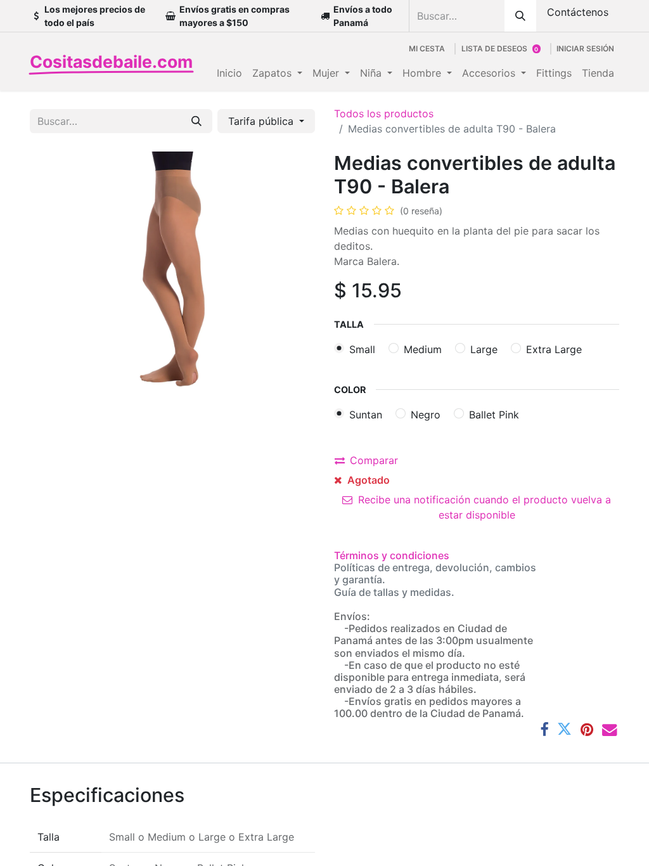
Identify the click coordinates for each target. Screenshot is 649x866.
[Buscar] (520, 16)
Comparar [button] (374, 460)
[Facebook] (544, 729)
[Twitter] (564, 729)
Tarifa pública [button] (262, 121)
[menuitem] (229, 73)
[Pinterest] (587, 729)
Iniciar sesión (585, 48)
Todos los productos (384, 113)
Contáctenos (577, 12)
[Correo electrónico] (609, 729)
